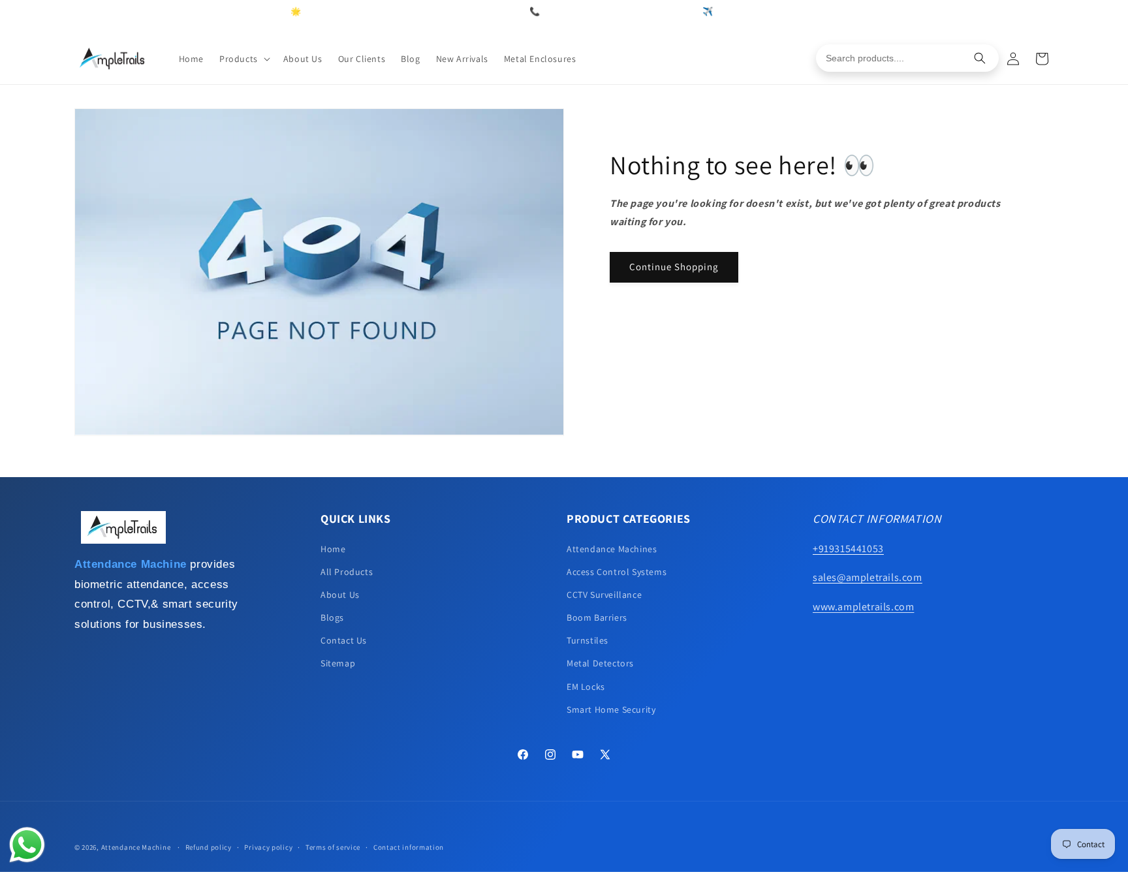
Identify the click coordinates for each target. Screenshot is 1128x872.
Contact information (408, 847)
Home (333, 549)
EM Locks (586, 687)
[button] (243, 58)
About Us (340, 594)
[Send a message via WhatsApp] (27, 844)
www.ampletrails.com (863, 607)
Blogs (332, 617)
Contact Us (344, 640)
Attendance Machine (136, 847)
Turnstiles (587, 640)
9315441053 (672, 11)
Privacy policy (268, 847)
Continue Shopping (674, 266)
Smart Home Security (611, 709)
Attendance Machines (612, 549)
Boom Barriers (597, 617)
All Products (347, 572)
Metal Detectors (600, 663)
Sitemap (338, 663)
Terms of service (333, 847)
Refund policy (208, 847)
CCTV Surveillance (604, 594)
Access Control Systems (616, 572)
